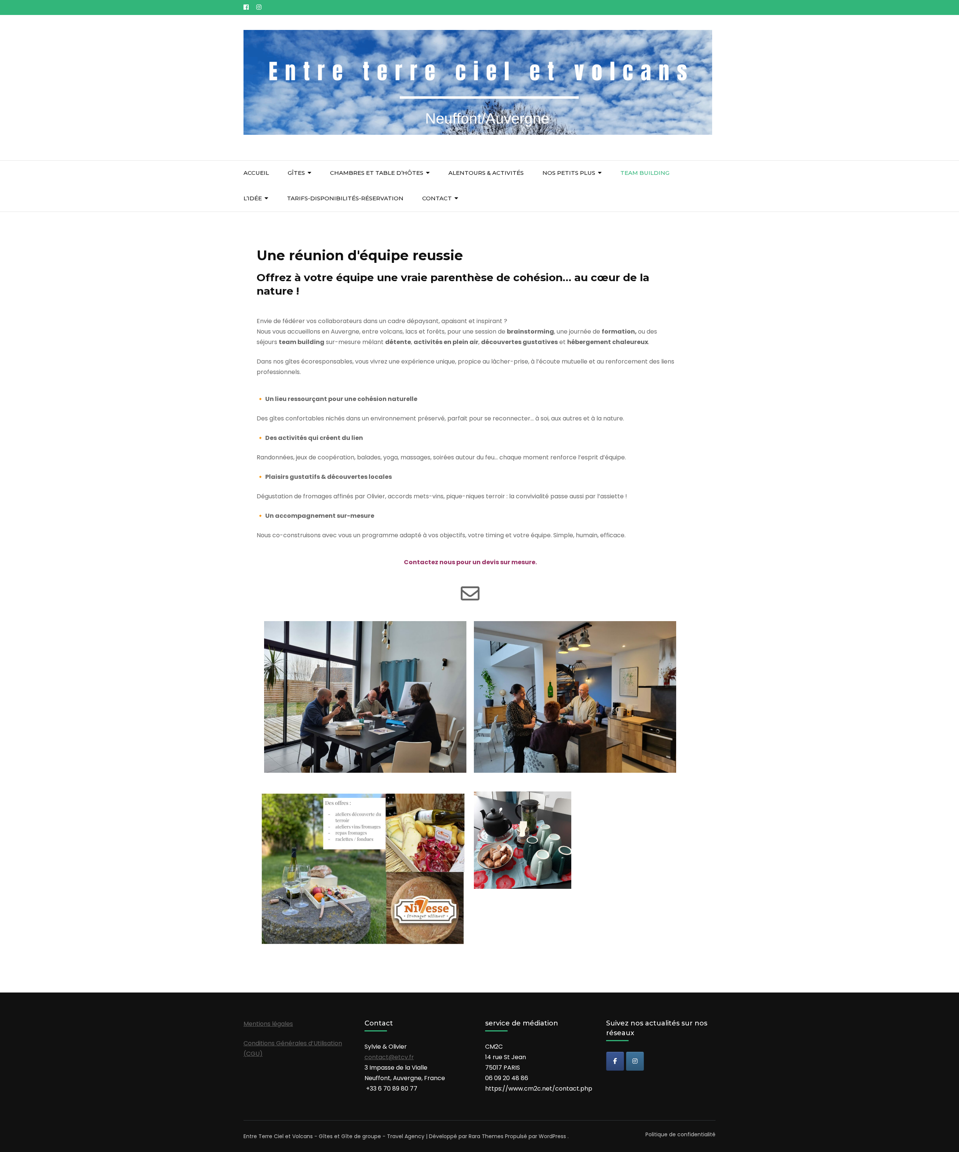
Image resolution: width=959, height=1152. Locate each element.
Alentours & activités (486, 172)
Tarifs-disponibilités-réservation (345, 198)
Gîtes (296, 172)
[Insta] (635, 1061)
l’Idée (252, 198)
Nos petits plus (568, 172)
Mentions (257, 1023)
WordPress (552, 1136)
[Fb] (615, 1061)
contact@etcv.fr (389, 1057)
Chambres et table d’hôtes (376, 172)
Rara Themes (486, 1136)
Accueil (256, 172)
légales (282, 1023)
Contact (437, 198)
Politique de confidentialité (680, 1134)
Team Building (644, 172)
